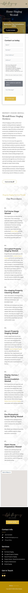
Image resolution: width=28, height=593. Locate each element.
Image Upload (8, 79)
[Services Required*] (14, 65)
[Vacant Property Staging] (14, 70)
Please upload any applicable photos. (13, 83)
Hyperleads (16, 585)
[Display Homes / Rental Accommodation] (14, 71)
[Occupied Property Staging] (14, 68)
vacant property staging (15, 349)
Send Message (10, 98)
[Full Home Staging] (14, 67)
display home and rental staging (12, 401)
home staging (14, 231)
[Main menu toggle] (26, 4)
